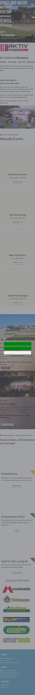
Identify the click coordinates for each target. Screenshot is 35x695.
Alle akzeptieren (17, 344)
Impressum (21, 355)
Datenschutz (14, 355)
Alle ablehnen (17, 348)
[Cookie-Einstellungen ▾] (17, 353)
